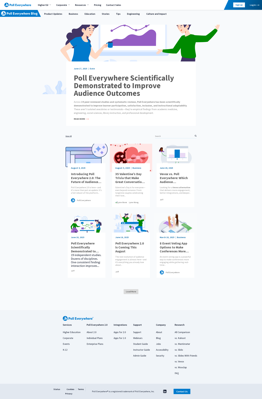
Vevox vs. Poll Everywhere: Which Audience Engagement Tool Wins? (174, 178)
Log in (253, 5)
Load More (131, 291)
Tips (118, 13)
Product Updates (53, 13)
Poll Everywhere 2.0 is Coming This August (129, 247)
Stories (105, 13)
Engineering (133, 13)
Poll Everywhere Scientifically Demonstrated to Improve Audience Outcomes (124, 85)
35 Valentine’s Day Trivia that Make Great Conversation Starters (129, 178)
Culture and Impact (156, 13)
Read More (79, 118)
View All (69, 136)
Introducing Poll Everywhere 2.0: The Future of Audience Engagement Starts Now (85, 178)
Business (73, 13)
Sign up (239, 4)
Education (90, 13)
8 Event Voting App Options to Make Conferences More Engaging (173, 247)
